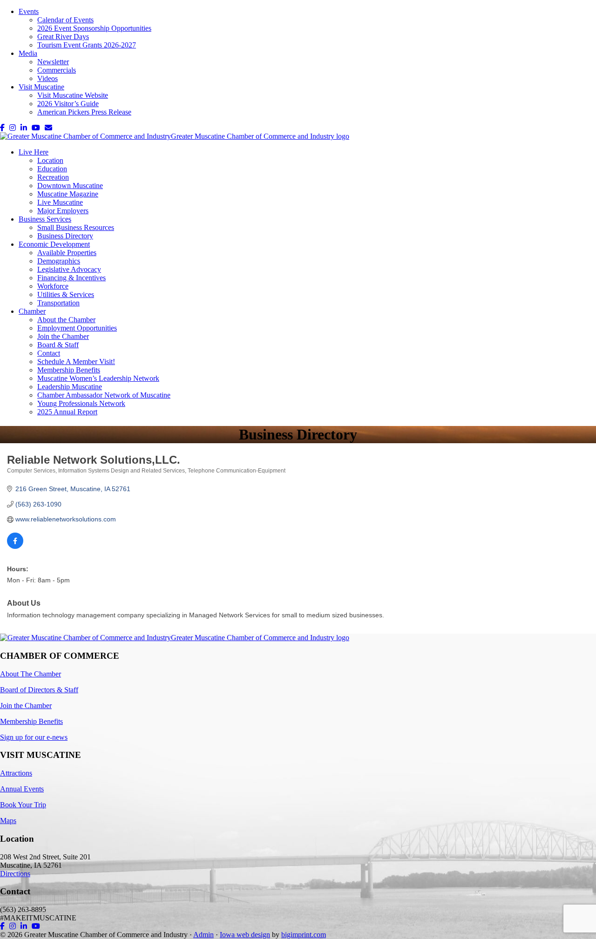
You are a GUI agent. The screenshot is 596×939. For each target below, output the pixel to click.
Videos (47, 78)
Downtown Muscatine (70, 185)
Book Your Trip (23, 805)
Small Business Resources (75, 227)
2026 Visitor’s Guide (68, 104)
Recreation (53, 177)
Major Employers (62, 211)
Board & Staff (58, 345)
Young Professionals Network (81, 403)
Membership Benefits (68, 370)
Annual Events (22, 789)
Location (50, 160)
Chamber (32, 311)
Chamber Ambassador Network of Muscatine (103, 395)
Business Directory (65, 236)
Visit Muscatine (41, 87)
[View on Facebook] (15, 546)
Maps (8, 820)
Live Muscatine (60, 202)
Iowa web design (245, 935)
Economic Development (54, 244)
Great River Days (63, 37)
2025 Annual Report (67, 412)
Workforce (52, 286)
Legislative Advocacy (69, 269)
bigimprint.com (303, 935)
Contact (48, 353)
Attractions (16, 773)
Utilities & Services (65, 294)
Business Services (45, 219)
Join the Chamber (63, 336)
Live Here (33, 152)
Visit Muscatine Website (72, 95)
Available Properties (66, 253)
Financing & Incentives (71, 278)
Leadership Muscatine (69, 387)
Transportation (58, 303)
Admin (203, 935)
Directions (15, 874)
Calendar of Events (65, 20)
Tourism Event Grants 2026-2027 (86, 45)
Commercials (56, 70)
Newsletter (53, 62)
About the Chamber (66, 320)
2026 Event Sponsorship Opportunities (94, 28)
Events (29, 11)
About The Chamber (30, 674)
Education (52, 169)
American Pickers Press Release (84, 112)
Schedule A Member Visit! (76, 361)
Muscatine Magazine (67, 194)
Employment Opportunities (77, 328)
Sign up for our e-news (34, 737)
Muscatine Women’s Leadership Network (98, 378)
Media (28, 53)
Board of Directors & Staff (39, 690)
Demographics (58, 261)
